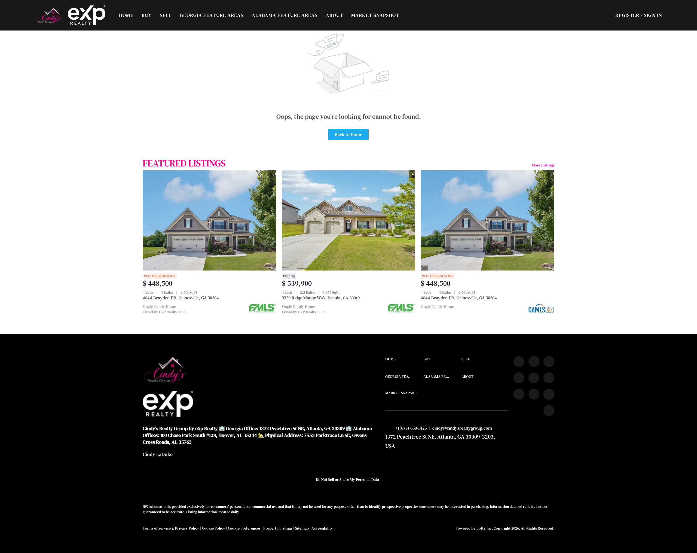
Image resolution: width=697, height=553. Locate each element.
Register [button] (627, 15)
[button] (48, 15)
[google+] (548, 410)
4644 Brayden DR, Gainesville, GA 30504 (181, 298)
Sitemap (302, 528)
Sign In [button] (653, 15)
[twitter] (548, 361)
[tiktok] (518, 394)
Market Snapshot (375, 15)
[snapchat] (533, 394)
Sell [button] (166, 15)
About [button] (334, 15)
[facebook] (518, 361)
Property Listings (277, 528)
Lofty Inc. (484, 528)
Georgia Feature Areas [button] (211, 15)
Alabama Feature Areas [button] (285, 15)
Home (126, 15)
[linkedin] (533, 361)
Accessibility (322, 528)
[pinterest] (548, 394)
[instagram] (533, 377)
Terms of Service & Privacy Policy (171, 528)
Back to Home (348, 135)
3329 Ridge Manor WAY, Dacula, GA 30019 (321, 298)
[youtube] (548, 377)
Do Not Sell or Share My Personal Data (347, 479)
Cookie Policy (213, 528)
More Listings (543, 165)
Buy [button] (147, 15)
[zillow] (518, 377)
